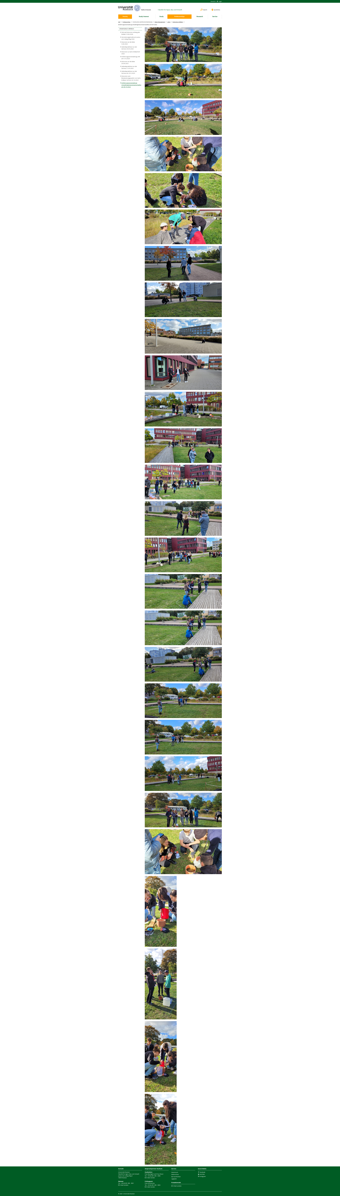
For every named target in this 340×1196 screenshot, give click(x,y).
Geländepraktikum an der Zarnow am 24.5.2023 (129, 72)
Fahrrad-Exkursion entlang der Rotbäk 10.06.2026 (130, 33)
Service (214, 16)
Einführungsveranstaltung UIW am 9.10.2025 (130, 58)
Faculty (125, 16)
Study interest (144, 16)
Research (200, 16)
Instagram (203, 1176)
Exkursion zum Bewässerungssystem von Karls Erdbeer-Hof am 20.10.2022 (131, 78)
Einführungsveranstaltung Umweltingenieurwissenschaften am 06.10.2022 (131, 85)
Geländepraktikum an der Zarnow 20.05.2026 (129, 48)
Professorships (179, 16)
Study (161, 16)
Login (220, 1)
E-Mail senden (124, 1185)
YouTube (202, 1174)
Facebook (202, 1172)
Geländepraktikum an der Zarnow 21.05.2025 (129, 67)
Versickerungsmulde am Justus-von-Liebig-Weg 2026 (131, 38)
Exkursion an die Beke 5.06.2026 (128, 43)
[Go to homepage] (134, 8)
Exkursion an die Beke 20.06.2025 (128, 62)
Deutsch (213, 1)
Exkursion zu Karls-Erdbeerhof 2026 (130, 53)
